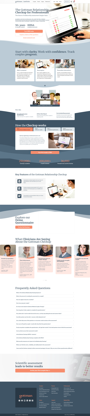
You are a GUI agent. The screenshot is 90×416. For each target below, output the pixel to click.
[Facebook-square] (22, 400)
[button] (45, 98)
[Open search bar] (71, 2)
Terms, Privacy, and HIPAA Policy (70, 414)
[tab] (24, 129)
